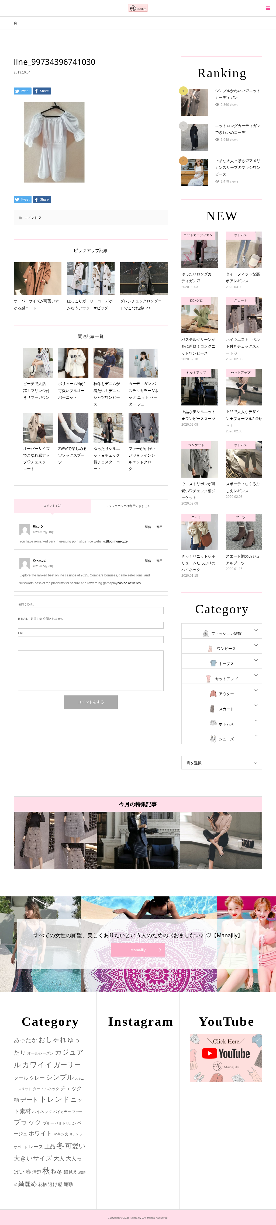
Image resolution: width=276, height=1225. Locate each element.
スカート (226, 709)
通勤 (68, 1184)
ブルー (48, 1123)
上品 (49, 1146)
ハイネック (42, 1111)
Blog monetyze (117, 541)
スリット (25, 1089)
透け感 (55, 1184)
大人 (59, 1158)
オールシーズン (40, 1053)
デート (29, 1099)
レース (36, 1146)
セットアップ (226, 679)
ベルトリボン (65, 1123)
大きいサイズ (33, 1158)
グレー (37, 1078)
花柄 (42, 1184)
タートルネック (46, 1089)
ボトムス (226, 724)
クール (21, 1078)
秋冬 (57, 1171)
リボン (74, 1134)
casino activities (129, 583)
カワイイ (37, 1064)
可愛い (75, 1146)
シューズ (226, 739)
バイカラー (62, 1112)
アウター (226, 694)
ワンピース (226, 648)
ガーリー (67, 1065)
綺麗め (27, 1183)
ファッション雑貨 (226, 633)
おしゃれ (53, 1039)
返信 (148, 526)
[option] (55, 840)
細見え (70, 1172)
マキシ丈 (60, 1134)
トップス (226, 664)
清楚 (36, 1172)
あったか (25, 1040)
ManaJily (138, 950)
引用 (159, 526)
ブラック (28, 1122)
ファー (77, 1112)
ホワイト (40, 1133)
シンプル (60, 1077)
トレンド (55, 1099)
